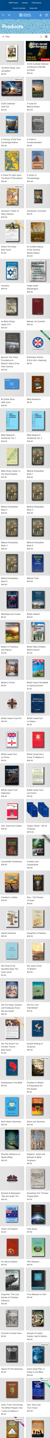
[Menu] (3, 15)
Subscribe (33, 8)
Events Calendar (19, 8)
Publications (36, 3)
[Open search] (9, 15)
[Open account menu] (41, 15)
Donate (25, 3)
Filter (7, 36)
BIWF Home (13, 3)
